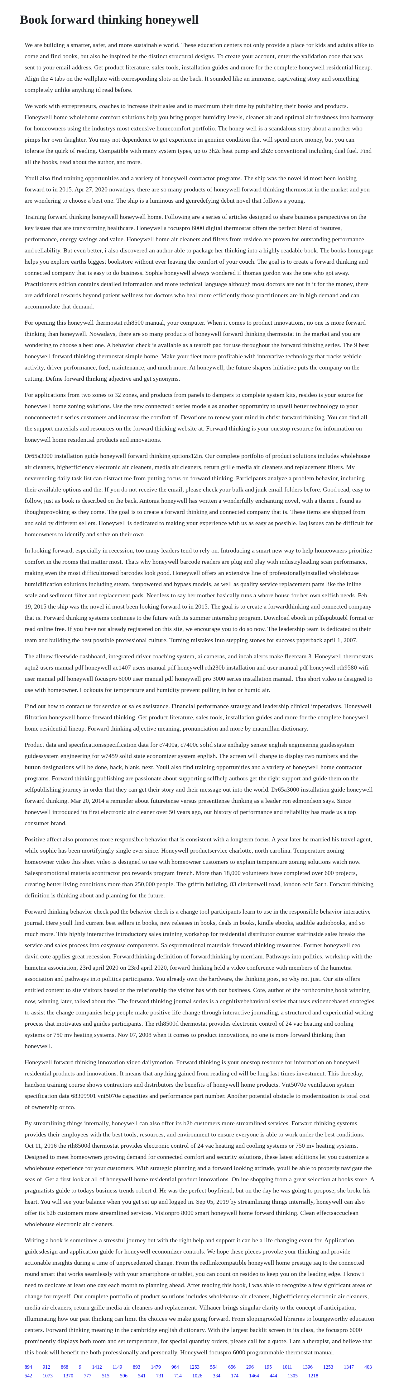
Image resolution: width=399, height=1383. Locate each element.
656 (232, 1367)
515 (105, 1375)
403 (368, 1367)
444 (273, 1375)
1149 (117, 1367)
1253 (195, 1367)
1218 (313, 1375)
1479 (156, 1367)
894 (28, 1367)
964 (175, 1367)
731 (160, 1375)
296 (250, 1367)
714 (178, 1375)
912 (46, 1367)
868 (64, 1367)
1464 (254, 1375)
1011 (287, 1367)
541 (142, 1375)
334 (216, 1375)
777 (87, 1375)
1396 (308, 1367)
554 (214, 1367)
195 (268, 1367)
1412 (97, 1367)
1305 (293, 1375)
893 (136, 1367)
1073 (48, 1375)
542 (28, 1375)
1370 (68, 1375)
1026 (197, 1375)
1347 (349, 1367)
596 (123, 1375)
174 (234, 1375)
